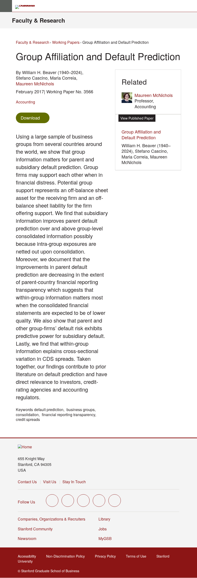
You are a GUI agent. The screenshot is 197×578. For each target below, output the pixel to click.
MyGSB (106, 538)
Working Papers (66, 42)
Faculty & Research (38, 20)
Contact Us (27, 481)
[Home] (25, 447)
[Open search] (191, 6)
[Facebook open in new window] (68, 500)
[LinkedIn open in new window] (114, 500)
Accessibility (28, 556)
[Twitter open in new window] (52, 500)
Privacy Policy (107, 556)
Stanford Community (35, 529)
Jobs (102, 529)
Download (30, 117)
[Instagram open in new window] (83, 500)
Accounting (25, 102)
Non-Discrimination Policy (67, 556)
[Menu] (6, 6)
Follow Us (26, 502)
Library (104, 519)
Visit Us (49, 481)
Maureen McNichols (35, 83)
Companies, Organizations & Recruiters (51, 519)
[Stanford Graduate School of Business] (27, 7)
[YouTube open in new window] (99, 500)
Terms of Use (137, 556)
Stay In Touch (74, 481)
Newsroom (27, 538)
